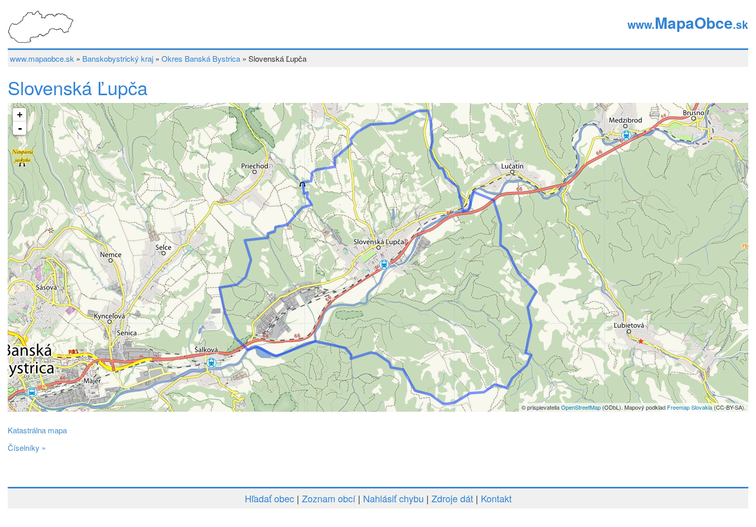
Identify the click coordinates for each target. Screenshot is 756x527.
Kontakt (496, 498)
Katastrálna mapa (37, 430)
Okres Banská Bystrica (200, 58)
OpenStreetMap (581, 407)
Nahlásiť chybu (393, 498)
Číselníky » (27, 447)
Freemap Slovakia (689, 407)
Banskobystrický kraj (117, 58)
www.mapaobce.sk (42, 58)
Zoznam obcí (328, 498)
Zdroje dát (452, 498)
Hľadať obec (269, 498)
